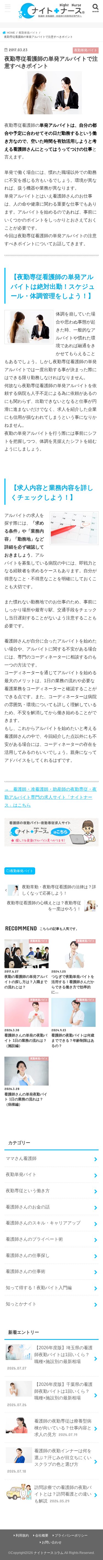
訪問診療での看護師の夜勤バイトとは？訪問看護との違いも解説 (62, 1494)
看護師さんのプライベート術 (34, 1239)
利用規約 (22, 1535)
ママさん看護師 (21, 1158)
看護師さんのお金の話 (28, 1206)
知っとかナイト (21, 1303)
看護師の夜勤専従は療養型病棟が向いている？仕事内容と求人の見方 (62, 1427)
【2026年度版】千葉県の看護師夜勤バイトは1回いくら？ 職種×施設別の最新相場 (50, 1394)
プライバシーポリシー (71, 1535)
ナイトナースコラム (48, 1552)
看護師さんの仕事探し (28, 1255)
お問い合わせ (52, 1542)
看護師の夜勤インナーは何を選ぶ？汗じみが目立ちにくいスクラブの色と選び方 (49, 1460)
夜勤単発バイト (21, 871)
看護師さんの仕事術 (25, 1271)
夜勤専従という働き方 (28, 1190)
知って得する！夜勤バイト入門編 (39, 1287)
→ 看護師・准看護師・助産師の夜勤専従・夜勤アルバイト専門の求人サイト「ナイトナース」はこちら (50, 797)
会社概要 (41, 1535)
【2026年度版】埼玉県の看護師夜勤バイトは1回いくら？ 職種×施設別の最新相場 (50, 1357)
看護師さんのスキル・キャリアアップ (43, 1222)
